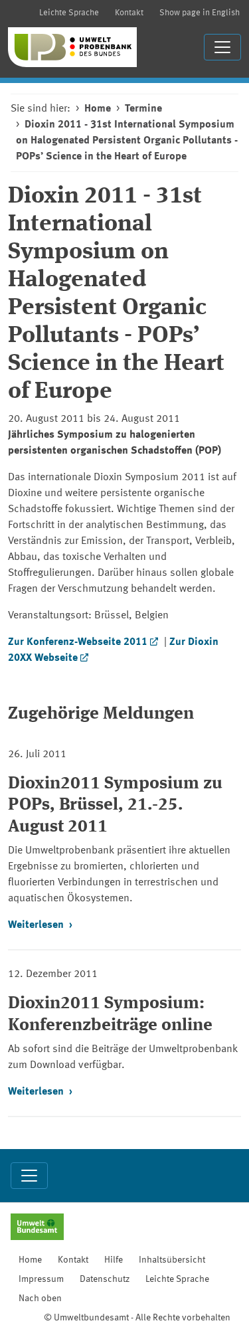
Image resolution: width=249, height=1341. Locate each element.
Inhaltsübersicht (172, 1260)
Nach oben (40, 1298)
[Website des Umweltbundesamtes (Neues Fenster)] (37, 1228)
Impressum (41, 1279)
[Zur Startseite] (72, 47)
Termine (143, 109)
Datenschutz (104, 1279)
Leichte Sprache (69, 13)
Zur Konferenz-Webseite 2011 (77, 642)
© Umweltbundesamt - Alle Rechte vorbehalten (137, 1317)
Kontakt (129, 13)
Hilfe (113, 1260)
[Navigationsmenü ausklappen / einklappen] (222, 47)
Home (97, 109)
